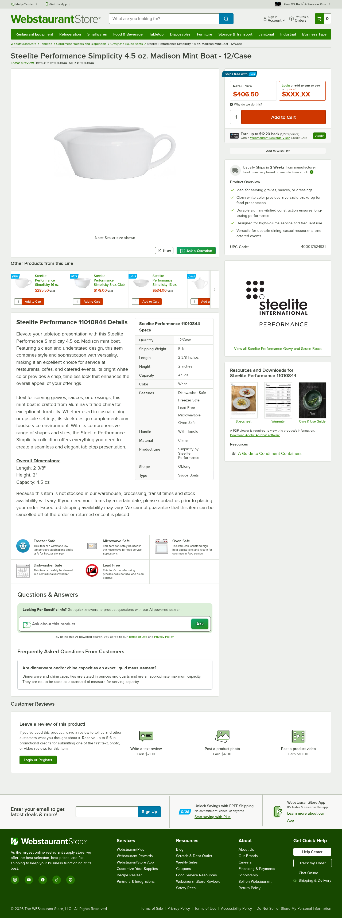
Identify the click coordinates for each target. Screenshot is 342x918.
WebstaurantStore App (135, 862)
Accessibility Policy (236, 909)
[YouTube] (29, 880)
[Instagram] (15, 880)
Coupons (183, 869)
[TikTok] (56, 880)
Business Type (314, 34)
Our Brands (248, 856)
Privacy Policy (164, 637)
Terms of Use (138, 637)
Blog (180, 849)
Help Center (24, 4)
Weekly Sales (187, 862)
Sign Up (149, 811)
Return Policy (250, 888)
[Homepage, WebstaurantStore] (55, 19)
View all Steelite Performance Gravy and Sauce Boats (278, 349)
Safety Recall (186, 888)
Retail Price (242, 86)
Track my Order (313, 863)
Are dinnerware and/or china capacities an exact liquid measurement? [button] (89, 668)
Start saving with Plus (213, 817)
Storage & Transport (235, 34)
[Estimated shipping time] (311, 172)
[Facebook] (42, 880)
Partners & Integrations (136, 882)
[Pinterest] (70, 880)
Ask (200, 624)
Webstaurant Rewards (135, 856)
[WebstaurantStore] (55, 841)
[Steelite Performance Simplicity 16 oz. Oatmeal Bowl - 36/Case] (158, 289)
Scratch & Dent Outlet (194, 856)
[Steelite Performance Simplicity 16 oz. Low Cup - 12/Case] (40, 289)
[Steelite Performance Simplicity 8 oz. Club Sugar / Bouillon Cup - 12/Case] (99, 289)
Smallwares (97, 34)
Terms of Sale (152, 909)
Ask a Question (199, 251)
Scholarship (248, 875)
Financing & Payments (257, 869)
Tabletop (156, 34)
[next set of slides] (214, 289)
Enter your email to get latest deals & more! (37, 811)
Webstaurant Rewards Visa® (270, 138)
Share (167, 250)
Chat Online (308, 873)
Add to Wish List (278, 151)
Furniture (204, 34)
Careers (245, 862)
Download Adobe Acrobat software (255, 435)
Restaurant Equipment (34, 34)
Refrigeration (70, 34)
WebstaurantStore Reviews (198, 882)
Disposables (180, 34)
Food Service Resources (196, 875)
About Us (246, 849)
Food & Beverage (128, 34)
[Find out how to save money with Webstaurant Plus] (16, 276)
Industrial (288, 34)
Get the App (58, 4)
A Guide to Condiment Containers (282, 453)
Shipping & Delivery (315, 880)
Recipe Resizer (129, 875)
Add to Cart (33, 301)
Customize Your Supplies (137, 869)
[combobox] (164, 18)
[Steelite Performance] (278, 304)
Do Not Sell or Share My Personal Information (293, 909)
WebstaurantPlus (130, 849)
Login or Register (38, 760)
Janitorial (266, 34)
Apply (320, 136)
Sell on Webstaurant (255, 882)
